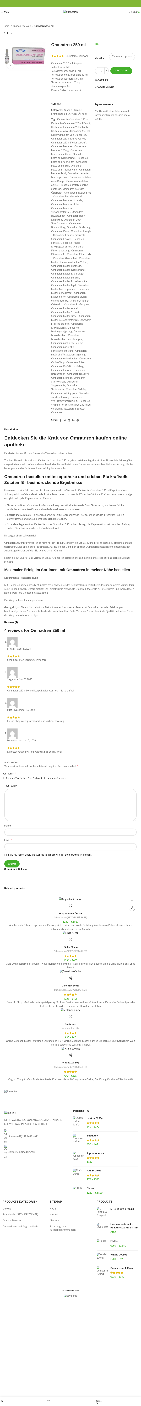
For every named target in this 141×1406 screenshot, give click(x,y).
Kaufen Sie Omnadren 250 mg (73, 119)
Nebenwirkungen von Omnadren (68, 135)
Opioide (7, 1209)
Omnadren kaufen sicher (64, 316)
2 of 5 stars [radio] (21, 778)
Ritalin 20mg (94, 1170)
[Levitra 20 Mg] (78, 1122)
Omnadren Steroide (61, 378)
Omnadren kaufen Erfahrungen (67, 274)
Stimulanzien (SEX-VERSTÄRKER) (69, 114)
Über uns (54, 1220)
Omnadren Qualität (61, 370)
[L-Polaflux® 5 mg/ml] (102, 1212)
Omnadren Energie (81, 231)
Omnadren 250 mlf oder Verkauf (68, 143)
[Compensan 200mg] (102, 1273)
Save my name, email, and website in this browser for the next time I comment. (50, 855)
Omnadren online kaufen (64, 359)
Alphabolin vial (96, 1153)
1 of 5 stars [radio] (9, 778)
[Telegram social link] (77, 420)
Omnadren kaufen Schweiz (65, 312)
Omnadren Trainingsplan (64, 393)
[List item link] (35, 1136)
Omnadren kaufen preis (76, 304)
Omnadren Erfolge (61, 239)
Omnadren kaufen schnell (64, 308)
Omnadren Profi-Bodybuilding (67, 366)
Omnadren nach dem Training (67, 343)
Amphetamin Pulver (70, 913)
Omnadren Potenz (76, 362)
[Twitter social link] (64, 420)
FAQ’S (53, 1209)
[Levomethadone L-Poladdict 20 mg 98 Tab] (102, 1228)
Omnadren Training (76, 389)
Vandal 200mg (118, 1254)
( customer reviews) (77, 56)
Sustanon (70, 1024)
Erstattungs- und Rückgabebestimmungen (63, 1228)
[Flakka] (78, 1191)
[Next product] (11, 33)
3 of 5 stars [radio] (34, 778)
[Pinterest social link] (69, 420)
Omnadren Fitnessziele (79, 254)
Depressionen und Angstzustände (20, 1227)
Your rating (9, 773)
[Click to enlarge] (10, 65)
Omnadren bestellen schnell (67, 196)
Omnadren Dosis (60, 231)
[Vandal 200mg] (102, 1257)
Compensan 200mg (121, 1268)
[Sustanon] (78, 1140)
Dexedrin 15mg (70, 985)
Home (6, 26)
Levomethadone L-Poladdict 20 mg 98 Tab (124, 1226)
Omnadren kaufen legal (63, 285)
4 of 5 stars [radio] (47, 778)
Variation (100, 58)
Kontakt (54, 1214)
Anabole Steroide (22, 26)
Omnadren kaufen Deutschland (68, 270)
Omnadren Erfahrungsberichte (69, 235)
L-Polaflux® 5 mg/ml (122, 1208)
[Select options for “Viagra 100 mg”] (132, 908)
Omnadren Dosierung (78, 227)
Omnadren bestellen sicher (65, 204)
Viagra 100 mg (70, 1062)
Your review (11, 785)
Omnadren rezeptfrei (78, 374)
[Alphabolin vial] (78, 1158)
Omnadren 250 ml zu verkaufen (68, 139)
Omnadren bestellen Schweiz (66, 200)
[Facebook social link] (60, 420)
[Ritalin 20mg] (78, 1175)
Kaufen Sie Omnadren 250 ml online (70, 127)
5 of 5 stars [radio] (59, 778)
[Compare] (70, 905)
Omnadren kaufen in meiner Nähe (69, 281)
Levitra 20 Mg (95, 1118)
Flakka (91, 1188)
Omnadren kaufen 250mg (74, 262)
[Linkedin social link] (73, 420)
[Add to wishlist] (132, 902)
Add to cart (121, 71)
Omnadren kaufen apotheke (66, 266)
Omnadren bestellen (62, 146)
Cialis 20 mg (70, 947)
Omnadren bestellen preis (77, 193)
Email (8, 840)
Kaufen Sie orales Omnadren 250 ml (70, 131)
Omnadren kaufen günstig (65, 278)
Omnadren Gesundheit (65, 258)
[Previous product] (4, 33)
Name (8, 825)
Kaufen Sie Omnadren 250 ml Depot (70, 123)
